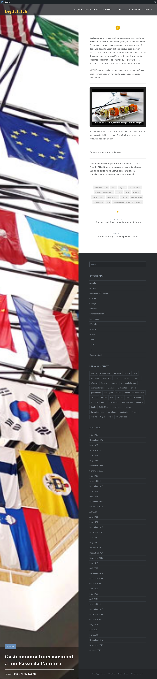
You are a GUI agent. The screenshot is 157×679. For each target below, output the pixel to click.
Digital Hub (16, 11)
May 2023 (93, 476)
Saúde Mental (104, 407)
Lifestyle (120, 9)
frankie (136, 192)
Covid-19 (136, 378)
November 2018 (96, 578)
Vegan (102, 417)
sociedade (117, 407)
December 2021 (96, 501)
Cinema (92, 298)
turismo (94, 417)
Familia (133, 388)
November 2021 (96, 507)
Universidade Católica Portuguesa (127, 202)
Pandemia (138, 397)
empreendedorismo (128, 383)
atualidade (95, 378)
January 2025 (95, 450)
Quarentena (113, 402)
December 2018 (96, 573)
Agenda (78, 9)
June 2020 (93, 537)
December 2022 (96, 486)
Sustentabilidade (97, 412)
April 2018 (93, 599)
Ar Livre (92, 288)
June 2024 (93, 455)
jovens (118, 392)
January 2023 (95, 481)
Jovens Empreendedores (134, 392)
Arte (135, 373)
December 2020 (96, 527)
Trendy (134, 412)
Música (92, 334)
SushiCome (98, 202)
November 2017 (96, 614)
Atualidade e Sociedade (98, 9)
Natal (128, 397)
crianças (94, 383)
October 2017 (95, 619)
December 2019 (96, 553)
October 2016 (95, 650)
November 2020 (96, 532)
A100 (113, 187)
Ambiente (117, 373)
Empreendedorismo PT (140, 9)
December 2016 (96, 640)
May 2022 (93, 496)
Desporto (93, 309)
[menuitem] (2, 2)
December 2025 (96, 440)
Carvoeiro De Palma (103, 192)
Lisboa (124, 197)
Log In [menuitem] (7, 2)
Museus (92, 329)
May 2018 (93, 594)
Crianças (93, 303)
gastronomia (98, 197)
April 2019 (93, 568)
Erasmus (111, 388)
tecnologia (112, 412)
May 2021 (93, 522)
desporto (114, 383)
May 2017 (93, 625)
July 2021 (93, 512)
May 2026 (93, 435)
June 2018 (93, 589)
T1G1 (15, 674)
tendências (124, 412)
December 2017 (96, 609)
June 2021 (93, 517)
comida (119, 192)
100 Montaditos (101, 187)
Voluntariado (121, 417)
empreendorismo (97, 388)
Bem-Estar (107, 378)
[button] (112, 118)
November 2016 (96, 645)
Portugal (94, 402)
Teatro (92, 344)
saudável (139, 402)
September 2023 (96, 471)
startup (128, 407)
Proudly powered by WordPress (104, 674)
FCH (127, 192)
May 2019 (93, 563)
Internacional (112, 197)
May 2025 (93, 445)
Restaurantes (136, 197)
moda (112, 397)
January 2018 (95, 604)
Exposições (94, 319)
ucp (108, 202)
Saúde (91, 339)
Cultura (104, 383)
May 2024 (93, 460)
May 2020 (93, 542)
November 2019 (96, 558)
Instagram (108, 392)
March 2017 (94, 635)
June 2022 (93, 491)
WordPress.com (137, 674)
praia (103, 402)
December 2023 (96, 465)
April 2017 (93, 630)
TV (90, 350)
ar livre (127, 373)
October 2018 (95, 583)
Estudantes (122, 388)
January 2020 (95, 548)
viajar (111, 417)
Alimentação (135, 187)
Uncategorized (95, 355)
